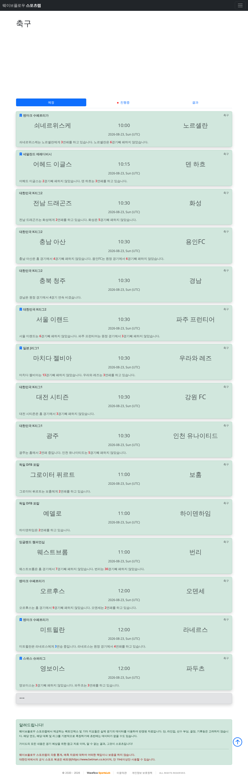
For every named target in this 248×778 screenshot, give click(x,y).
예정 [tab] (51, 102)
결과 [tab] (195, 102)
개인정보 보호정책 (142, 772)
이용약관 (122, 772)
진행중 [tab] (125, 102)
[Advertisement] (124, 69)
